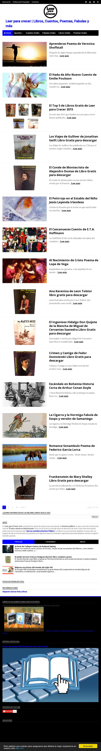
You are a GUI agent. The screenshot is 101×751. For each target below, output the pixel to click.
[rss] (98, 2)
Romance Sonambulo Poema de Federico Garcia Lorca (72, 447)
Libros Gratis (64, 33)
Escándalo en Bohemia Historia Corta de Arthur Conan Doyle (71, 386)
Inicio (8, 33)
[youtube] (90, 2)
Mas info (20, 748)
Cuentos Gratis (32, 33)
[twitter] (86, 2)
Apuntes (18, 33)
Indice (82, 542)
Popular (18, 542)
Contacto (35, 2)
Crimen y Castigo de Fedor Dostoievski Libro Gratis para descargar (70, 356)
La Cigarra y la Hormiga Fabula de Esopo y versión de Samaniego (73, 416)
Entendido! (88, 746)
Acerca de (6, 2)
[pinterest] (94, 2)
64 (17, 507)
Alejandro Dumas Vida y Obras (14, 592)
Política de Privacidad (21, 2)
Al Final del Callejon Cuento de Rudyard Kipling (35, 546)
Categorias (50, 542)
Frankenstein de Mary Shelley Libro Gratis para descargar (70, 478)
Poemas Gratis (80, 33)
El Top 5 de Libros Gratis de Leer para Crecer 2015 (72, 107)
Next (23, 507)
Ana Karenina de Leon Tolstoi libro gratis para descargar (70, 293)
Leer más (64, 55)
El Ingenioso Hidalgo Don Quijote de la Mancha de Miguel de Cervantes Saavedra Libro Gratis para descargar (73, 327)
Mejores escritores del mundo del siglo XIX (34, 567)
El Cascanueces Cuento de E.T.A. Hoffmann (72, 231)
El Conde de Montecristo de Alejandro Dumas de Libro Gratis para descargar (72, 171)
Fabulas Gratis (49, 33)
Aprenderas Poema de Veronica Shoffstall (72, 45)
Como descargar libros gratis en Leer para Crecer (25, 646)
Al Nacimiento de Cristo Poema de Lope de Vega (73, 262)
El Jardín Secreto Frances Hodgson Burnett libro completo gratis (43, 557)
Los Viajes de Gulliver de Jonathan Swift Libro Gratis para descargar (73, 138)
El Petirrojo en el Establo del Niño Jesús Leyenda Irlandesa (73, 200)
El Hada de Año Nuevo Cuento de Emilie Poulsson (73, 76)
